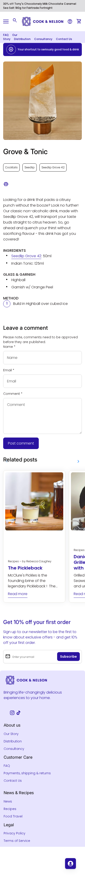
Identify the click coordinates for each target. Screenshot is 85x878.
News (8, 801)
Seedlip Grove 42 (53, 167)
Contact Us (64, 39)
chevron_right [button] (78, 461)
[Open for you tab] (70, 863)
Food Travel (13, 816)
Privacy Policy (14, 833)
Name (9, 346)
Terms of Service (17, 840)
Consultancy (43, 39)
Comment (12, 393)
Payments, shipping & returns (27, 773)
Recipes (10, 809)
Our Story (11, 734)
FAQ (6, 35)
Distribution (22, 39)
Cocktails (11, 167)
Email (8, 370)
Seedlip (29, 167)
